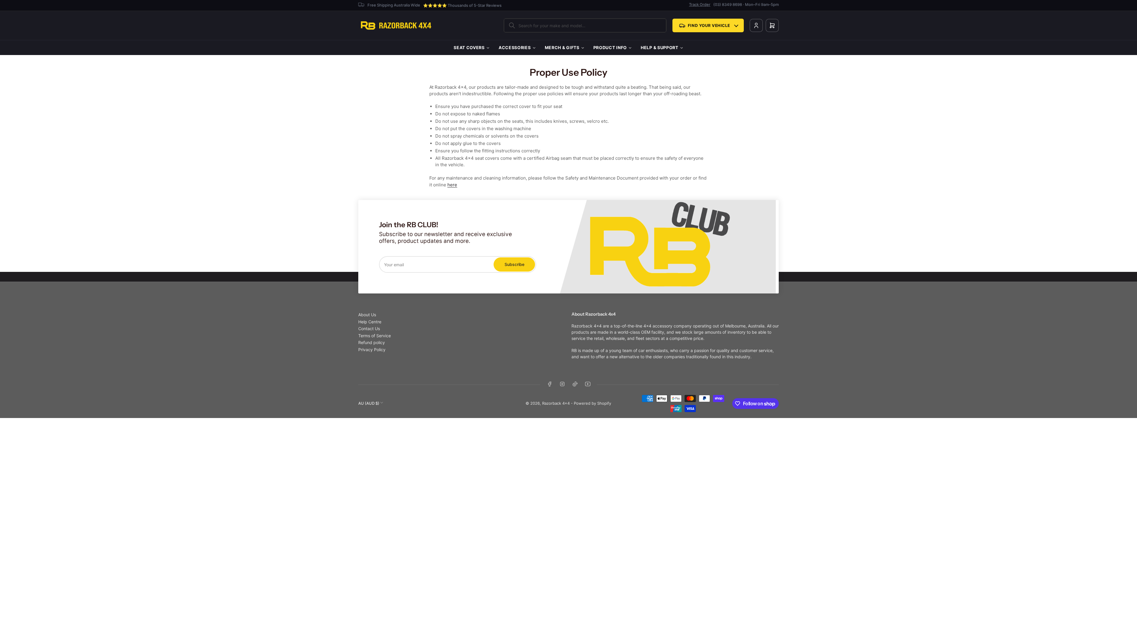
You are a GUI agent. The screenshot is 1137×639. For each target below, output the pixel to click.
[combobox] (585, 25)
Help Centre (369, 321)
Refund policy (371, 342)
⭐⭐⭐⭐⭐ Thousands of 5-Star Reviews (462, 5)
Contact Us (369, 328)
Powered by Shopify (592, 403)
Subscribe (514, 264)
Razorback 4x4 (556, 403)
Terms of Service (374, 335)
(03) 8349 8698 (727, 4)
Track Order (699, 4)
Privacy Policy (372, 349)
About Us (367, 314)
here (452, 185)
